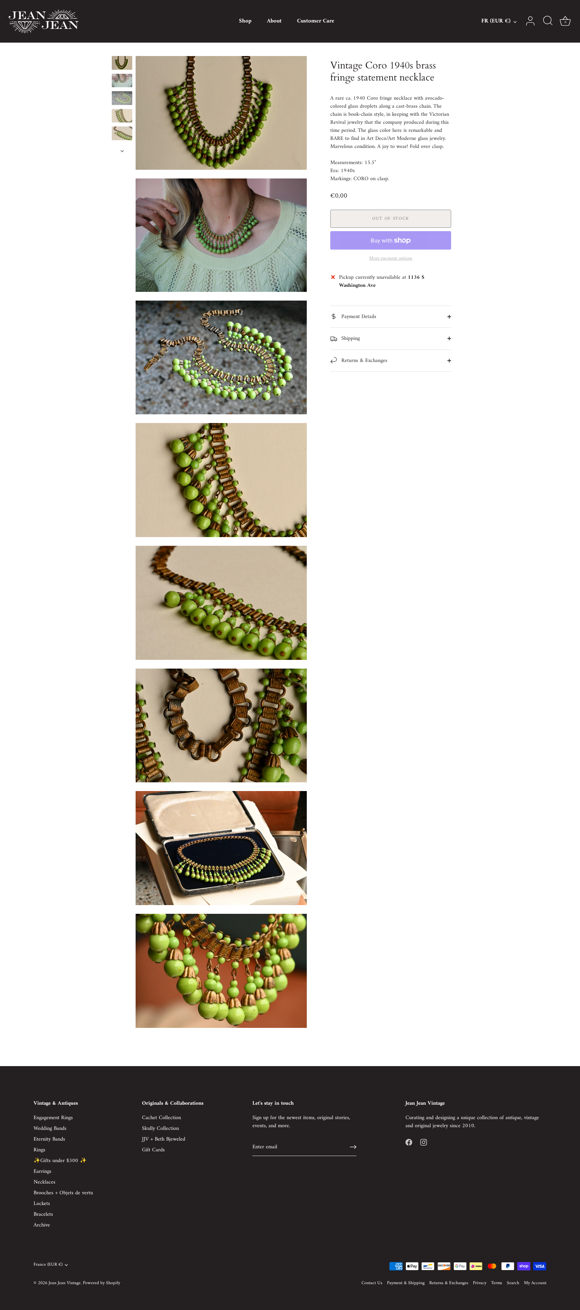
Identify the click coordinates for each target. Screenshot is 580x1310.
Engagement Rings (53, 1117)
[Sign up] (353, 1147)
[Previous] (122, 49)
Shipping (350, 338)
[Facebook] (408, 1142)
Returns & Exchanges (363, 360)
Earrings (42, 1171)
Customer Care (315, 21)
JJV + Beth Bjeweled (163, 1139)
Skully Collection (160, 1128)
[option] (122, 64)
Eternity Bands (49, 1139)
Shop (245, 21)
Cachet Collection (161, 1117)
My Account (535, 1283)
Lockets (42, 1203)
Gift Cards (153, 1150)
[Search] (547, 21)
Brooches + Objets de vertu (63, 1193)
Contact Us (371, 1283)
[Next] (122, 151)
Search (513, 1283)
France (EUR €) (48, 1265)
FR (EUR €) (496, 21)
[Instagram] (423, 1142)
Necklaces (44, 1182)
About (274, 21)
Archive (42, 1225)
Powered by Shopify (101, 1283)
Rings (39, 1150)
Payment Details (358, 316)
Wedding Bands (50, 1128)
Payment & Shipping (406, 1283)
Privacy (479, 1283)
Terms (496, 1283)
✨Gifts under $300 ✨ (60, 1160)
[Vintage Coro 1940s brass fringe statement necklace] (122, 63)
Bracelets (43, 1214)
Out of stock (390, 218)
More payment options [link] (390, 259)
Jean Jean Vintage (65, 1283)
